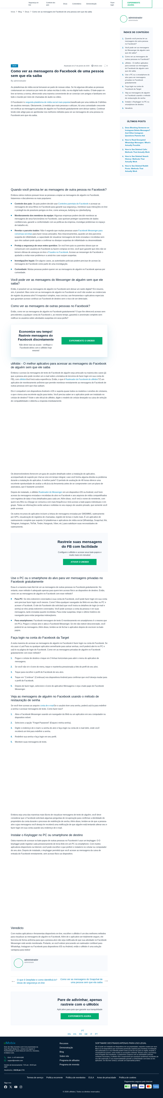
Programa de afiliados (69, 1060)
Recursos (64, 1043)
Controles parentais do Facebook (73, 204)
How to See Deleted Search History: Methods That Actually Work (136, 159)
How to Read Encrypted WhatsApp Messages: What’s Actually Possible (137, 142)
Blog (20, 12)
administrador (20, 81)
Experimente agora (79, 1016)
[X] (10, 1086)
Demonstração (91, 4)
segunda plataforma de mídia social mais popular (48, 102)
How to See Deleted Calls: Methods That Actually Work (137, 150)
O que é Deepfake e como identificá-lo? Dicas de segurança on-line (37, 981)
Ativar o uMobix (80, 562)
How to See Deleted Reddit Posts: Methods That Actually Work (136, 168)
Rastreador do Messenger (50, 492)
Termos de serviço (35, 1077)
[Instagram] (20, 1086)
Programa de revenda (69, 1064)
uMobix (22, 379)
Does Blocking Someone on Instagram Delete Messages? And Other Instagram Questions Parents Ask (137, 132)
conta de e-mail (47, 705)
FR (80, 1034)
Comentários (76, 4)
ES (75, 1034)
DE (86, 1034)
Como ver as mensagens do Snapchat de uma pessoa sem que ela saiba (81, 981)
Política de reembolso (75, 1077)
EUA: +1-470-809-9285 (16, 1057)
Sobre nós (64, 1056)
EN (69, 1034)
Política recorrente (54, 1077)
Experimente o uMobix (82, 341)
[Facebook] (5, 1086)
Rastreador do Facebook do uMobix (81, 379)
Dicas (65, 4)
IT (91, 1034)
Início (13, 12)
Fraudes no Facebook (58, 252)
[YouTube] (15, 1086)
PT (82, 1031)
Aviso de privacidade (106, 1077)
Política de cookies (127, 1077)
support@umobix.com (15, 1060)
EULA (91, 1077)
